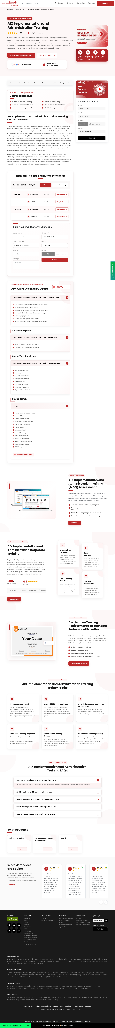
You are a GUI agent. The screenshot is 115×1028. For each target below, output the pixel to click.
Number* (44, 250)
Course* (80, 128)
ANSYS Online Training (14, 959)
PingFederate (87, 997)
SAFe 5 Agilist (23, 988)
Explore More (14, 599)
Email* (80, 113)
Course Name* (17, 233)
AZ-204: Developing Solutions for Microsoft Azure (29, 975)
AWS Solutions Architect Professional (59, 977)
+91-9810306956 (67, 1025)
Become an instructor (48, 920)
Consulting (81, 3)
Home (11, 9)
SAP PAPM (11, 1000)
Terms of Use (28, 1006)
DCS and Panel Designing (73, 997)
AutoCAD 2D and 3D (84, 986)
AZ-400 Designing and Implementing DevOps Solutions (26, 973)
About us (27, 918)
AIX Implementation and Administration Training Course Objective (36, 298)
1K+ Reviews (27, 65)
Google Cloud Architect (85, 975)
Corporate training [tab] (59, 185)
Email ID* (16, 250)
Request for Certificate (78, 663)
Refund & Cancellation (43, 1006)
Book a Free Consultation (52, 65)
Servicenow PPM (13, 997)
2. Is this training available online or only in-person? (34, 792)
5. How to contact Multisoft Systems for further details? (36, 814)
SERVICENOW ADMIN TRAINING (83, 959)
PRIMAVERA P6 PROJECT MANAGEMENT (36, 959)
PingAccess (65, 986)
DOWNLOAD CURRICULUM (59, 287)
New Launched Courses (83, 922)
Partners (78, 918)
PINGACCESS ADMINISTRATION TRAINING (58, 961)
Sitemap (88, 1006)
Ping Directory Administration (26, 1000)
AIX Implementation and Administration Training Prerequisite (35, 337)
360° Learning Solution (66, 918)
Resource (91, 3)
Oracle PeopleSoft (44, 997)
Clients (26, 925)
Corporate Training (82, 920)
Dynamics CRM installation (67, 975)
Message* (16, 259)
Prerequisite (53, 83)
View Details (13, 849)
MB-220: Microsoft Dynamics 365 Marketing (62, 973)
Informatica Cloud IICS (83, 988)
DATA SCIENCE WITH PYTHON (33, 963)
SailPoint (73, 986)
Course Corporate (30, 944)
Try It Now (74, 523)
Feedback (27, 927)
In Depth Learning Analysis (64, 921)
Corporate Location (30, 938)
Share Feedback (12, 884)
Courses (61, 3)
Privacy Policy (58, 1006)
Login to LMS (62, 927)
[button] (101, 902)
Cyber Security (19, 9)
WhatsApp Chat (113, 270)
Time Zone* (45, 233)
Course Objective (25, 83)
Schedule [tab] (46, 185)
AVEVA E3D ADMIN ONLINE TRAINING (32, 961)
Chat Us (13, 919)
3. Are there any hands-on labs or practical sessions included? (38, 799)
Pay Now (100, 929)
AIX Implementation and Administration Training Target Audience (36, 363)
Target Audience (66, 83)
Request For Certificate (83, 925)
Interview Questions (47, 55)
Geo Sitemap (28, 933)
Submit (54, 260)
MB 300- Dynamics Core (28, 997)
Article (26, 922)
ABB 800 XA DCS (57, 997)
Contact (105, 3)
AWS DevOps (52, 975)
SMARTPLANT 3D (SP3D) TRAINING (61, 959)
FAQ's (26, 929)
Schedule (12, 83)
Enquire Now (61, 194)
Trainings (70, 3)
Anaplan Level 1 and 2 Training (47, 1000)
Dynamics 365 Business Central (18, 986)
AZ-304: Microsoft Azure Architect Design (32, 977)
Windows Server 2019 (100, 997)
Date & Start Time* (19, 241)
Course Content (39, 83)
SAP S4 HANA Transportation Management (45, 986)
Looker (31, 988)
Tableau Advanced (41, 988)
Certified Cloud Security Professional (61, 988)
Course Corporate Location (30, 941)
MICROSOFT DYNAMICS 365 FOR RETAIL (85, 961)
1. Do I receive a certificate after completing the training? (36, 780)
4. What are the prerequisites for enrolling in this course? (36, 807)
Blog (25, 920)
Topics (15, 406)
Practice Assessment (65, 925)
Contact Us (28, 931)
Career (44, 918)
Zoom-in (50, 643)
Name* (44, 241)
